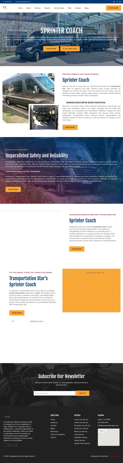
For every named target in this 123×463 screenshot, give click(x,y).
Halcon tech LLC (114, 456)
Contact (78, 8)
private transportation (17, 293)
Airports (47, 8)
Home (20, 8)
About (28, 8)
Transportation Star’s (99, 227)
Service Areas (59, 8)
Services (37, 8)
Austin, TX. (39, 293)
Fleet (69, 8)
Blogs (87, 8)
